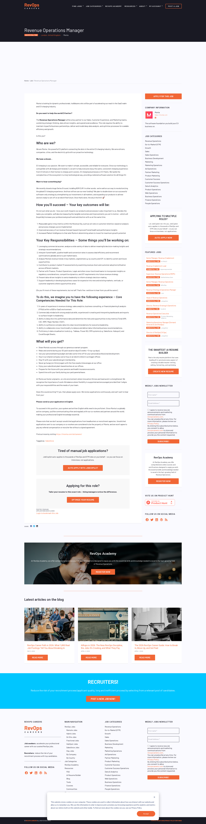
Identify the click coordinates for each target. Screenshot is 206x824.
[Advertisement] (103, 59)
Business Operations (153, 196)
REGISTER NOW (103, 572)
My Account (155, 6)
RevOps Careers (31, 820)
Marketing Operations (153, 165)
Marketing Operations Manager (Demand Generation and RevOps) (161, 323)
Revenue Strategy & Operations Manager (161, 290)
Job (31, 81)
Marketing (149, 162)
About (142, 6)
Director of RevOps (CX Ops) (156, 332)
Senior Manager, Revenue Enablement (160, 258)
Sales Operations (152, 155)
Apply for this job (163, 96)
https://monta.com (161, 115)
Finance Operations (153, 200)
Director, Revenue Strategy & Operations (161, 305)
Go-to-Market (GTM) (153, 144)
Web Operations (151, 193)
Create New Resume (163, 371)
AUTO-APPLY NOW (163, 237)
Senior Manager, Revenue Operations (159, 282)
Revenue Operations (153, 141)
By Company (71, 754)
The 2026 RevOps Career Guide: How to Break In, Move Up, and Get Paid (156, 646)
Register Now (163, 481)
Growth (148, 148)
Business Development (154, 158)
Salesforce (49, 441)
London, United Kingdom (51, 35)
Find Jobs (77, 6)
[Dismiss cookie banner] (154, 797)
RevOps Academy (113, 6)
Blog (68, 778)
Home (26, 81)
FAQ (68, 772)
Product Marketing (152, 175)
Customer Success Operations (157, 182)
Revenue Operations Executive (157, 313)
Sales (147, 151)
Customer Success (152, 179)
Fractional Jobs (72, 740)
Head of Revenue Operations (156, 298)
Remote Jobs (71, 730)
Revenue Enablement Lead (156, 266)
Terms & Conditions (157, 820)
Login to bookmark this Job (47, 513)
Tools (68, 782)
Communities (71, 789)
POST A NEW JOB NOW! (103, 698)
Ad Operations (150, 169)
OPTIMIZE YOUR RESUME (83, 499)
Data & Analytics (151, 186)
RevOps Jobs (70, 726)
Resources (130, 6)
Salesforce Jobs (72, 747)
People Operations (152, 203)
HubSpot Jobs (72, 744)
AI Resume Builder (73, 775)
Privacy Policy (153, 423)
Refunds (179, 820)
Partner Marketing (152, 172)
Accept (146, 814)
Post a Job (173, 6)
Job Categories (94, 6)
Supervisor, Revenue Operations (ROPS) (160, 274)
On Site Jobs (71, 737)
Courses (69, 785)
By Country (70, 758)
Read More (37, 657)
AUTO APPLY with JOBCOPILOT (83, 468)
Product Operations (153, 189)
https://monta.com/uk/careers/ (69, 434)
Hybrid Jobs (71, 733)
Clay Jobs (70, 751)
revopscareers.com (155, 417)
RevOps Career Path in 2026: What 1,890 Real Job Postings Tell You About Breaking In (48, 646)
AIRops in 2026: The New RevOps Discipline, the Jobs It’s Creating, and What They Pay (102, 646)
